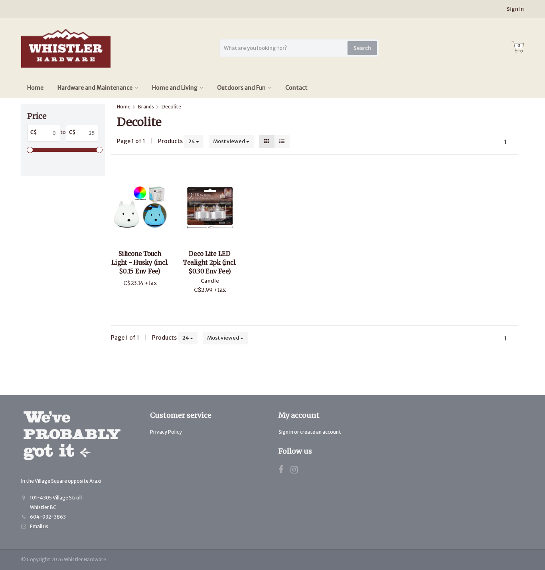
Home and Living (174, 87)
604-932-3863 (48, 517)
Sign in (515, 9)
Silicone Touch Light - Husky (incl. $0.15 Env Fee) (139, 262)
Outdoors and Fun (241, 87)
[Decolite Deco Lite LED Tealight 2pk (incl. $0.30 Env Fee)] (210, 207)
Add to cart (136, 298)
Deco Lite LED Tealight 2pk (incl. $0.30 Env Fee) (210, 262)
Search (362, 48)
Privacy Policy (166, 432)
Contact (296, 87)
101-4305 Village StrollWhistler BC (56, 502)
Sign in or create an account (309, 432)
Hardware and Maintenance (94, 87)
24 (192, 141)
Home (35, 87)
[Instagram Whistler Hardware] (297, 471)
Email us (39, 526)
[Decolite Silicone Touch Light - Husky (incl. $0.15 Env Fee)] (140, 207)
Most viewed (229, 141)
